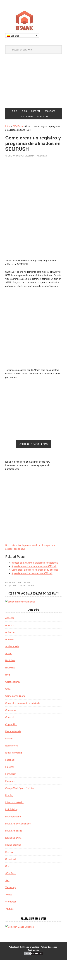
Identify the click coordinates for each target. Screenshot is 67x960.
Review (9, 852)
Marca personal (13, 816)
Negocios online (13, 837)
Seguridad (10, 859)
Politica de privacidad (29, 946)
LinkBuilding (11, 809)
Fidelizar (9, 766)
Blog (7, 674)
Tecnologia (10, 887)
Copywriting (11, 724)
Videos (8, 894)
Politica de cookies (49, 946)
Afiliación (9, 632)
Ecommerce (11, 745)
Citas (8, 688)
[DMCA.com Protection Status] (33, 954)
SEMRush (18, 126)
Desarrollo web (13, 731)
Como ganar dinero (15, 695)
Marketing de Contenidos (18, 823)
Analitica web (12, 646)
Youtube (9, 908)
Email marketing (13, 752)
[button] (22, 35)
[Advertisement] (33, 85)
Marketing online (13, 830)
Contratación (33, 950)
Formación (10, 773)
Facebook (10, 759)
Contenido (10, 710)
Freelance (10, 781)
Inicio (7, 126)
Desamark (33, 19)
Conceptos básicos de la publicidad (23, 703)
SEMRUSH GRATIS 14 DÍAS (33, 444)
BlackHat (10, 667)
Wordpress (11, 901)
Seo (7, 880)
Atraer (8, 653)
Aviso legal (14, 946)
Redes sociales (13, 844)
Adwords (9, 625)
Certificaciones (13, 681)
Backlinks (10, 660)
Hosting (9, 795)
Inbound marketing (14, 802)
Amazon (9, 639)
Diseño (8, 738)
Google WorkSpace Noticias (19, 788)
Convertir (10, 717)
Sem (7, 866)
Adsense (9, 617)
